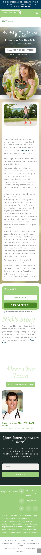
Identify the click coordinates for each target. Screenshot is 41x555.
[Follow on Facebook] (21, 508)
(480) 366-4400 (32, 501)
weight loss (26, 150)
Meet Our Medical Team (20, 384)
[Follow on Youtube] (28, 508)
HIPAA (21, 546)
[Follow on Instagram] (35, 508)
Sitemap (5, 543)
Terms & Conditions (31, 543)
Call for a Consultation (20, 50)
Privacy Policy (16, 543)
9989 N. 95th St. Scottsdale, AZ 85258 (32, 493)
